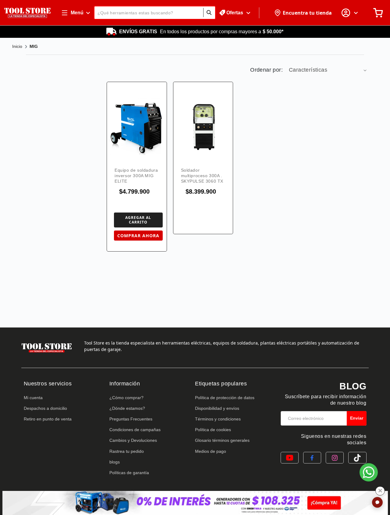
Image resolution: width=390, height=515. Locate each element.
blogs (114, 462)
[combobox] (155, 13)
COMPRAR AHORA (138, 235)
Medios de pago (210, 451)
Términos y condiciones (218, 419)
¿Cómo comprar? (126, 397)
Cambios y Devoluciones (133, 440)
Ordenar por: (266, 70)
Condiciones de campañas (135, 429)
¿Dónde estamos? (127, 408)
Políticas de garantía (129, 472)
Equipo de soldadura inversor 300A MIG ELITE (136, 176)
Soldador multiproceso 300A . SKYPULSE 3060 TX (202, 176)
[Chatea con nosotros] (369, 472)
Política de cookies (213, 429)
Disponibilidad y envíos (217, 408)
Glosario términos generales (222, 440)
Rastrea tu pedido (126, 451)
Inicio (17, 46)
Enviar (356, 418)
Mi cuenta (33, 397)
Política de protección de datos (224, 397)
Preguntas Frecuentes (130, 419)
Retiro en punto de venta (48, 419)
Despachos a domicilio (45, 408)
